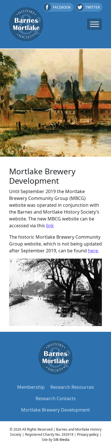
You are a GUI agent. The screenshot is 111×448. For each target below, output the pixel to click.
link (50, 225)
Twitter (92, 7)
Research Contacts (56, 398)
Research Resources (72, 387)
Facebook (62, 7)
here (93, 250)
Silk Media (61, 439)
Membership (31, 387)
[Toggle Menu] (94, 24)
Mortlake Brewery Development (55, 410)
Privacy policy (87, 434)
